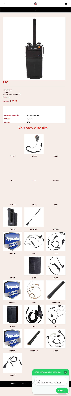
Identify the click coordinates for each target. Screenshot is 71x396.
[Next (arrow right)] (68, 198)
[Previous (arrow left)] (3, 198)
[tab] (34, 108)
